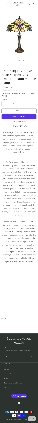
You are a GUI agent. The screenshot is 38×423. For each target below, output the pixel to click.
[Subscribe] (31, 356)
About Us (7, 378)
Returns (6, 387)
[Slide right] (23, 61)
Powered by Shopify (26, 419)
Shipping (4, 90)
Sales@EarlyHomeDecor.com (13, 383)
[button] (4, 4)
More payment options (19, 121)
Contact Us (7, 374)
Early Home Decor (16, 419)
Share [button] (5, 318)
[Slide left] (14, 61)
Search (6, 369)
